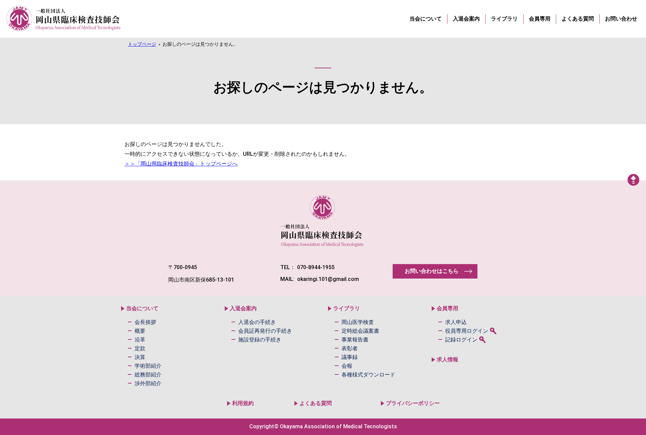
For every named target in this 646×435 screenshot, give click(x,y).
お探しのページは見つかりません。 (200, 44)
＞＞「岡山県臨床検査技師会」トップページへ (181, 163)
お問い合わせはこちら (432, 271)
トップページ (142, 44)
